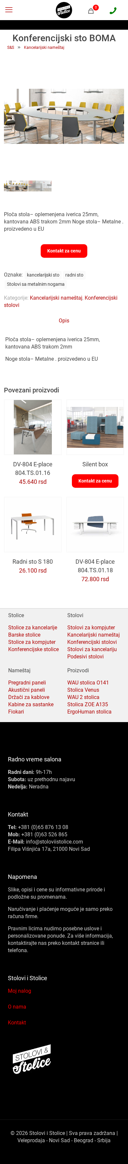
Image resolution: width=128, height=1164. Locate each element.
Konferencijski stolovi (92, 642)
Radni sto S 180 (32, 561)
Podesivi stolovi (85, 656)
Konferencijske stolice (33, 649)
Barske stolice (24, 635)
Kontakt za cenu (64, 250)
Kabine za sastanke (30, 704)
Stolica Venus (83, 690)
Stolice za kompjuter (31, 642)
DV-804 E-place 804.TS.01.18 (95, 566)
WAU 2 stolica (83, 697)
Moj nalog (19, 991)
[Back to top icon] (114, 1150)
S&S (10, 47)
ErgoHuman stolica (89, 712)
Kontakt (17, 1022)
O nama (17, 1007)
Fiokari (16, 712)
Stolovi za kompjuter (91, 627)
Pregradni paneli (27, 683)
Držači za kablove (28, 697)
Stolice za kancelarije (32, 627)
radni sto (74, 275)
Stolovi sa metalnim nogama (36, 284)
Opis (64, 320)
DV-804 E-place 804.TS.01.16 (33, 468)
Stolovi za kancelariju (92, 649)
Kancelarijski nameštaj (44, 47)
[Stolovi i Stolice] (64, 10)
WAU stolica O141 (88, 683)
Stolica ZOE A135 (87, 704)
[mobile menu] (8, 10)
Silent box (95, 464)
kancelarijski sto (43, 275)
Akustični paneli (26, 690)
